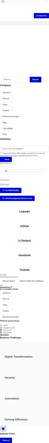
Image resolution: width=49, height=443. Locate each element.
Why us (6, 98)
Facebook (25, 255)
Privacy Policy (9, 281)
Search (35, 79)
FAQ (5, 134)
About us (6, 92)
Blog (5, 122)
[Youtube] (24, 262)
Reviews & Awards (11, 116)
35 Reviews (5, 180)
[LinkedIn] (24, 204)
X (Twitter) (24, 240)
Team (5, 104)
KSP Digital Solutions (9, 277)
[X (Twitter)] (24, 233)
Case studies (8, 128)
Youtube (24, 269)
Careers (6, 110)
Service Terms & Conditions (31, 281)
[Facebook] (24, 248)
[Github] (24, 219)
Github (24, 226)
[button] (24, 23)
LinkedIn (24, 211)
